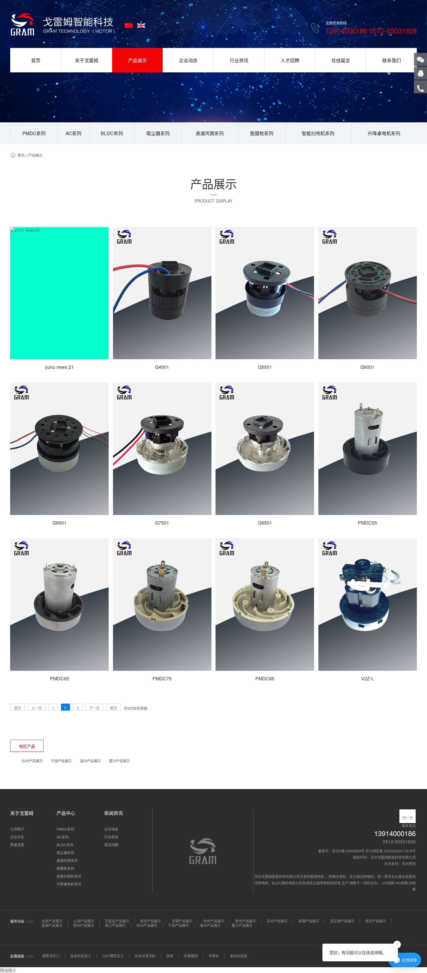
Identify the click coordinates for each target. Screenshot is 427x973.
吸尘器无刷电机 (361, 876)
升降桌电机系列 (384, 133)
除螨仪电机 (337, 876)
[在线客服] (420, 73)
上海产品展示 (83, 921)
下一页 (94, 707)
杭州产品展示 (32, 760)
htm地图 (401, 882)
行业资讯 (239, 60)
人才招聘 (290, 60)
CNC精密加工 (113, 956)
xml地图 (388, 882)
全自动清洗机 (144, 956)
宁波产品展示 (61, 760)
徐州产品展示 (213, 921)
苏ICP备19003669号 (348, 850)
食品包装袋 (238, 956)
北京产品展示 (52, 921)
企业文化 (17, 836)
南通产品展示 (308, 921)
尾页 (113, 707)
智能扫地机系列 (318, 133)
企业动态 (188, 60)
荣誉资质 (17, 844)
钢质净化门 (51, 956)
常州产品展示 (245, 921)
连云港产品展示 (342, 921)
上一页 (36, 707)
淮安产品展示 (375, 921)
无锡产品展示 (182, 921)
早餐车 (214, 956)
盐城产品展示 (52, 925)
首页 (35, 60)
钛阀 (169, 956)
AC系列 (73, 133)
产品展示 (137, 60)
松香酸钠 (191, 956)
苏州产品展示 (277, 921)
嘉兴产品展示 (119, 760)
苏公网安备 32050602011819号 (390, 850)
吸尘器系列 (158, 133)
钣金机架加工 (80, 956)
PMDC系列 (34, 133)
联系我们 (391, 60)
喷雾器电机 (316, 876)
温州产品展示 (90, 760)
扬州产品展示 (83, 925)
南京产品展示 (150, 921)
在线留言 (340, 60)
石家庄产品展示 (117, 921)
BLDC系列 (112, 133)
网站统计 (8, 970)
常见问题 (111, 844)
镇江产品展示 (115, 925)
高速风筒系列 (210, 133)
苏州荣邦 (409, 863)
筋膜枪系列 (261, 133)
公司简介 (17, 829)
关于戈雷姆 (86, 60)
